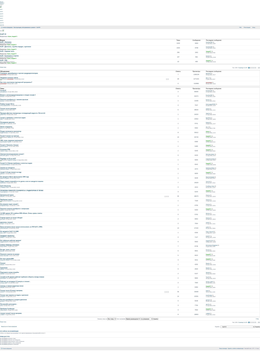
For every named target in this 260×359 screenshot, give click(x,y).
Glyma (9, 36)
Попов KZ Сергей (4, 260)
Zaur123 (208, 181)
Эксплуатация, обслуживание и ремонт (25, 27)
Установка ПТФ (5, 149)
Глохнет (2, 263)
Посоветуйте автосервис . (8, 304)
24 (258, 67)
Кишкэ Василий (4, 255)
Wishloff (2, 273)
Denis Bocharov (4, 228)
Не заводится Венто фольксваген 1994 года (14, 177)
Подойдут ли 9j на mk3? (8, 158)
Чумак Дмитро (4, 191)
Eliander (2, 264)
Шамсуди (2, 123)
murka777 (2, 291)
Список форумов (7, 27)
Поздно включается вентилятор (10, 131)
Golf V (1, 18)
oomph (2, 223)
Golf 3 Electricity (5, 186)
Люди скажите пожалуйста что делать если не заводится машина (21, 181)
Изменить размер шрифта (257, 27)
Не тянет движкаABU (7, 259)
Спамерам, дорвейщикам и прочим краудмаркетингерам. (19, 73)
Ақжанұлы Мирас (4, 169)
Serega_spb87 (4, 282)
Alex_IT (208, 78)
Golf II (1, 11)
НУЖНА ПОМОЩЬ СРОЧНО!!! (9, 245)
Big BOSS (208, 73)
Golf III (1, 13)
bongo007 (2, 296)
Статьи (1, 4)
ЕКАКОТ (2, 237)
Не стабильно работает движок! (10, 240)
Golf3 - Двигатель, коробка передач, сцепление (15, 46)
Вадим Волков (4, 132)
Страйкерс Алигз (4, 187)
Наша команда (223, 348)
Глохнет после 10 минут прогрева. (11, 290)
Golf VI (1, 20)
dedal (207, 290)
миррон (2, 110)
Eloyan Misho (3, 246)
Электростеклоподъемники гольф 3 (12, 154)
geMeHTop (3, 114)
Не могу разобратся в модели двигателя (13, 299)
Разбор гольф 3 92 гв (7, 104)
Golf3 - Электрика (5, 42)
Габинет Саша (4, 150)
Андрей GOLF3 (4, 241)
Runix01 (9, 201)
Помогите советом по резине (9, 254)
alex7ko (208, 304)
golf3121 (2, 173)
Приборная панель (6, 199)
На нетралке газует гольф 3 (9, 204)
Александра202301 (5, 105)
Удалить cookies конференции (235, 348)
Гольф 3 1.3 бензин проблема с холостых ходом (16, 163)
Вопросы (2, 2)
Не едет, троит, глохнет (7, 249)
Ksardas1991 (209, 42)
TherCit (208, 277)
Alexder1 (2, 196)
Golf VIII (2, 25)
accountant (3, 74)
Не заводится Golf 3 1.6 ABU (9, 231)
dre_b (1, 128)
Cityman (208, 195)
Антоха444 (3, 278)
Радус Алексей (210, 231)
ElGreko (2, 214)
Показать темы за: (102, 319)
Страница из (242, 67)
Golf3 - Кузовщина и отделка (9, 56)
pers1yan (2, 219)
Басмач (208, 56)
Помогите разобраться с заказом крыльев (14, 99)
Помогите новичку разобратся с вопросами (14, 208)
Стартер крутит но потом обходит (11, 217)
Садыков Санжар (11, 160)
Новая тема (3, 67)
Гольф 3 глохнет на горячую (9, 136)
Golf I (1, 9)
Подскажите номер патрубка (9, 272)
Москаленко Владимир (212, 245)
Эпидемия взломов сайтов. (9, 77)
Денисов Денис (4, 146)
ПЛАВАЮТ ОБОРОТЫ (7, 236)
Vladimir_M (10, 137)
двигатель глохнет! (6, 222)
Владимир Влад (4, 205)
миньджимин (3, 91)
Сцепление (3, 268)
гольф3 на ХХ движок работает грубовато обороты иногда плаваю (22, 277)
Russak (2, 251)
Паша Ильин (3, 310)
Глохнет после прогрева (8, 108)
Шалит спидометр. (6, 127)
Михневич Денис (4, 155)
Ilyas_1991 (3, 232)
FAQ (240, 27)
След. (257, 318)
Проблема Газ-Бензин (7, 308)
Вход (253, 27)
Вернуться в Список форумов (9, 326)
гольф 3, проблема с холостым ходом (12, 117)
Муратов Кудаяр (4, 178)
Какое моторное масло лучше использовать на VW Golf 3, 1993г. (21, 227)
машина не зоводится (7, 168)
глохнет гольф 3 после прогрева (11, 313)
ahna (1, 305)
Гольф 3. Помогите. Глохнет (9, 145)
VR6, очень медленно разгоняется (11, 140)
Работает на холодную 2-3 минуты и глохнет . (15, 281)
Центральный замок (7, 195)
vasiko (207, 227)
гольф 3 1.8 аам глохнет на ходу (10, 172)
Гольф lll (3, 90)
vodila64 (2, 314)
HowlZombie (209, 295)
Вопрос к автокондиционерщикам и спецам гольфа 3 (17, 95)
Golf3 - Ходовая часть (7, 51)
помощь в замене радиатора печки (11, 286)
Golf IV (1, 16)
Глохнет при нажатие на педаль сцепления (14, 295)
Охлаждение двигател (7, 122)
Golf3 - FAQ (3, 60)
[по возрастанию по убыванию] (149, 319)
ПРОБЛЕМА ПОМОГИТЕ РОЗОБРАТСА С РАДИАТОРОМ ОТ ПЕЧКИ (21, 190)
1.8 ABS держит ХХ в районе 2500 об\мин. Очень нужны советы (21, 213)
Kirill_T (2, 119)
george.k (2, 301)
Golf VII (2, 22)
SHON (2, 210)
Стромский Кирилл (5, 164)
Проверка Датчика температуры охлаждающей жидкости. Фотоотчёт (22, 113)
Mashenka (2, 182)
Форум (1, 1)
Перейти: (217, 326)
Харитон (208, 113)
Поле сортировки (121, 319)
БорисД (208, 122)
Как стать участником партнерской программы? (16, 82)
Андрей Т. (14, 36)
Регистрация (247, 27)
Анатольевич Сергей (5, 141)
